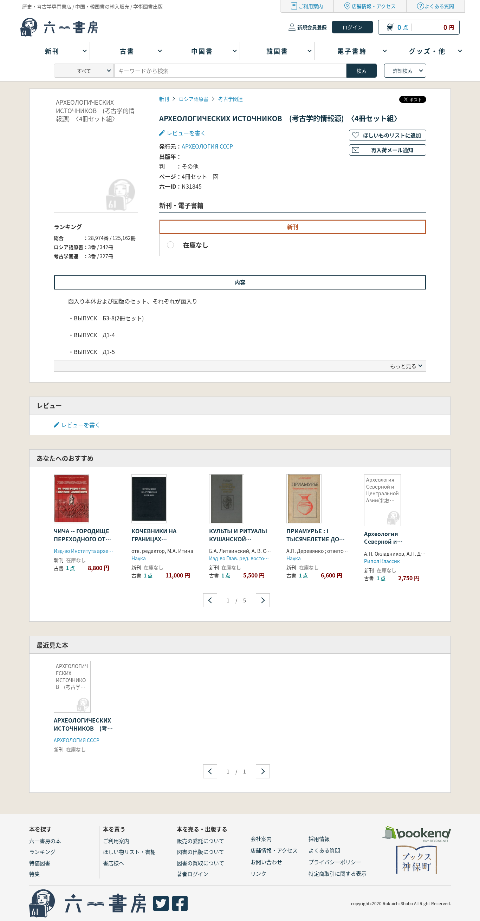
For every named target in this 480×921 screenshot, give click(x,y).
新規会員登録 (312, 27)
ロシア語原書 (193, 98)
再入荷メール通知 (392, 150)
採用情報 (319, 838)
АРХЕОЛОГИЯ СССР (207, 146)
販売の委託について (200, 840)
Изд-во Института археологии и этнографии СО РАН (116, 550)
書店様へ (113, 863)
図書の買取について (200, 863)
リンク (258, 873)
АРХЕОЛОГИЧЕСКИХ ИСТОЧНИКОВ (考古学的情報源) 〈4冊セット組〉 (83, 732)
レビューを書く (80, 424)
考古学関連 (230, 98)
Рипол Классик (382, 560)
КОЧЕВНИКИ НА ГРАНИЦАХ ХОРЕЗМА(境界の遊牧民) (160, 543)
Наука (138, 558)
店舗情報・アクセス (374, 5)
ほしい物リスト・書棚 (129, 851)
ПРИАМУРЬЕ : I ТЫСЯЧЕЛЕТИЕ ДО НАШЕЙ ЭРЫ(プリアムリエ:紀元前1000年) (316, 543)
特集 (34, 873)
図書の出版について (200, 851)
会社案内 (261, 838)
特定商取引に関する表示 (338, 873)
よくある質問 (439, 5)
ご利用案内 (310, 5)
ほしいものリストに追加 (392, 135)
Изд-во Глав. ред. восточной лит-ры (251, 558)
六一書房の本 (45, 840)
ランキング (42, 851)
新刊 (164, 98)
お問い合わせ (266, 862)
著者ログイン (192, 873)
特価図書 (39, 863)
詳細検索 (403, 70)
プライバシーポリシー (335, 862)
